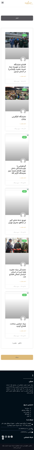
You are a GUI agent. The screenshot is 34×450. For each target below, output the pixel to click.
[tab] (17, 18)
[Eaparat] (9, 437)
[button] (2, 2)
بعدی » (14, 343)
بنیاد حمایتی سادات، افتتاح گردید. (18, 325)
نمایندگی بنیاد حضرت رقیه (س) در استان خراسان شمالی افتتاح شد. (17, 273)
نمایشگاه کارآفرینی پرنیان (19, 118)
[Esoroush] (12, 437)
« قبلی (20, 343)
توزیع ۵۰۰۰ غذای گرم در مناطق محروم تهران (17, 221)
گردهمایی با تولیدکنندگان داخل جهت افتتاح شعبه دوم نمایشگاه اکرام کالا (17, 169)
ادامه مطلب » (23, 76)
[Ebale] (3, 437)
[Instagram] (6, 437)
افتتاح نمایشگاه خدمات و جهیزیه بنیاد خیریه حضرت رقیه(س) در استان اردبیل (17, 68)
